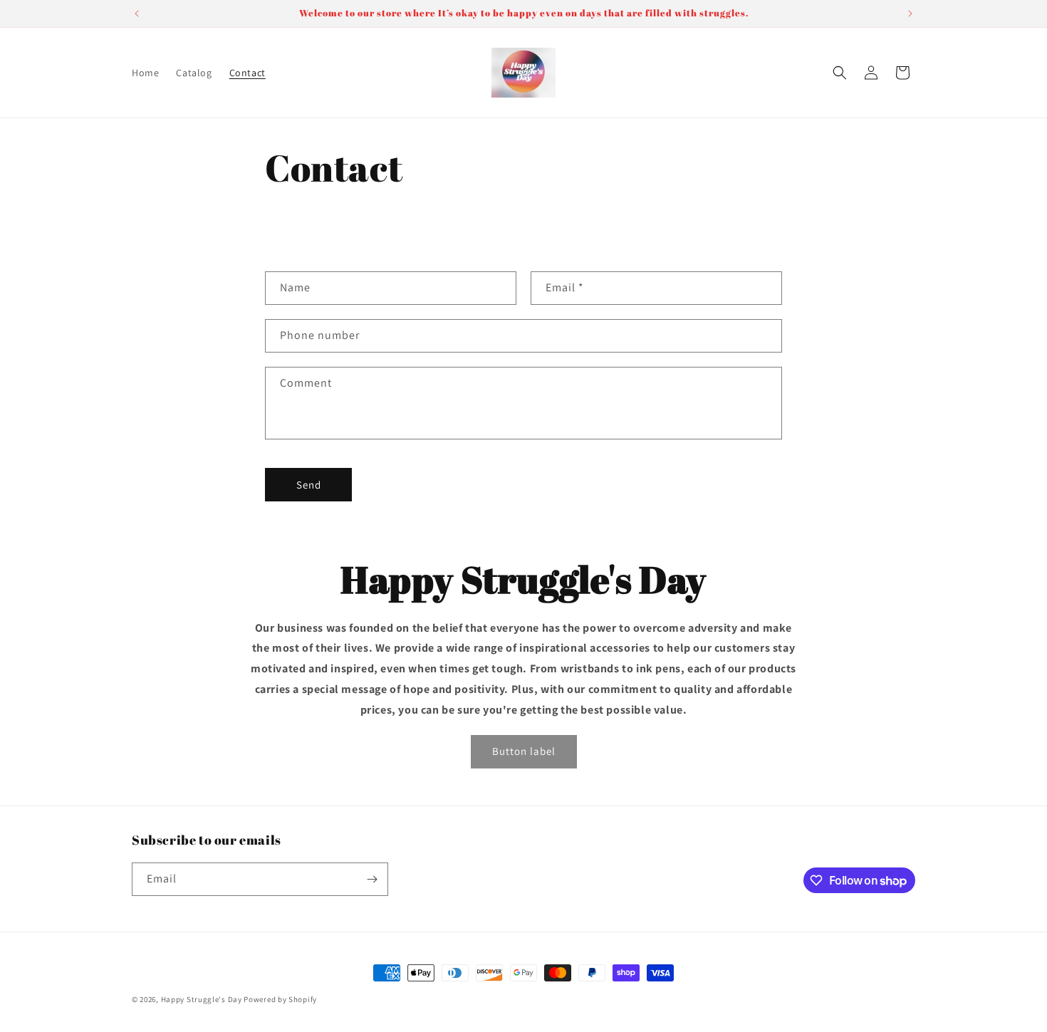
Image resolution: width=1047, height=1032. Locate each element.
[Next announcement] (910, 13)
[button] (839, 72)
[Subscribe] (371, 879)
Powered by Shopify (280, 999)
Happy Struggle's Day (201, 999)
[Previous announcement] (136, 13)
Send (308, 484)
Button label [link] (524, 751)
